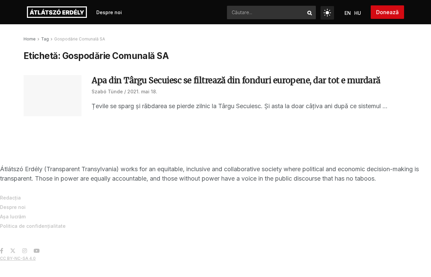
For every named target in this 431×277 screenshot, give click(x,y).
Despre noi (109, 12)
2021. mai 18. (142, 91)
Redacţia (10, 198)
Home (30, 38)
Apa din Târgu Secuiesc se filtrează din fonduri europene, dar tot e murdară (236, 80)
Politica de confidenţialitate (33, 226)
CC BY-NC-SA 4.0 (18, 258)
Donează (387, 12)
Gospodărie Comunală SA (79, 38)
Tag (45, 38)
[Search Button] (310, 12)
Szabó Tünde (107, 91)
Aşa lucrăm (13, 216)
